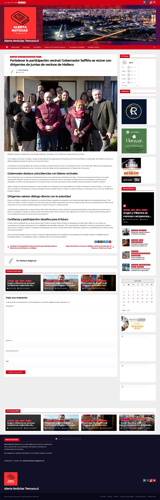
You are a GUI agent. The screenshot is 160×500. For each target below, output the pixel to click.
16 (124, 298)
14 (147, 295)
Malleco (39, 56)
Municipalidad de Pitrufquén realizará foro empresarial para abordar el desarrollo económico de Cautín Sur (140, 271)
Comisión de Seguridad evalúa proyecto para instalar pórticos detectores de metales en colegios (33, 247)
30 (124, 305)
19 (137, 298)
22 (151, 298)
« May (124, 310)
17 (128, 298)
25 (133, 302)
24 (128, 302)
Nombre (9, 340)
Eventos (134, 266)
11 (133, 295)
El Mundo (37, 47)
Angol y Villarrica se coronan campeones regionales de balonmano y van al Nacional (21, 285)
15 (151, 295)
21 (147, 298)
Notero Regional (23, 70)
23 (124, 302)
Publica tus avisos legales (55, 47)
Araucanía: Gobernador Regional (26, 56)
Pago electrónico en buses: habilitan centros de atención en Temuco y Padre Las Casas (89, 247)
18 (133, 298)
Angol (16, 280)
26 (138, 302)
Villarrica (28, 280)
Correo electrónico (12, 351)
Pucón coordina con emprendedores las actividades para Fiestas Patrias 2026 (139, 260)
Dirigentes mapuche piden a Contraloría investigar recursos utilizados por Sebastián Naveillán (140, 235)
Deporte (22, 280)
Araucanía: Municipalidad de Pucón (141, 253)
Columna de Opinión (76, 47)
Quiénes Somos (93, 47)
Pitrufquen (140, 266)
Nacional (26, 47)
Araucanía (15, 47)
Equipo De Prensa (24, 288)
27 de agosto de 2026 (132, 219)
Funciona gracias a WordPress (12, 496)
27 (142, 302)
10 (128, 295)
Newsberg (27, 496)
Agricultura (56, 280)
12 (137, 295)
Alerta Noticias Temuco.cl (21, 41)
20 (142, 298)
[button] (154, 47)
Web (7, 361)
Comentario (10, 306)
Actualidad (13, 56)
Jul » (128, 310)
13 (142, 295)
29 (151, 302)
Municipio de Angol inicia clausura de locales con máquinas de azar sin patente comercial (141, 246)
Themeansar (35, 496)
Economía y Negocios (100, 280)
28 (147, 302)
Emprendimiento (136, 255)
